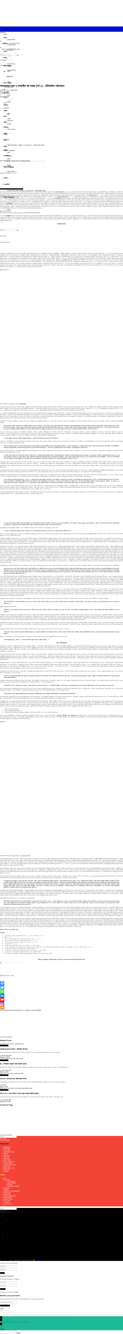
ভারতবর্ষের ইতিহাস (6, 93)
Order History (11, 1183)
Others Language (9, 1252)
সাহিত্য (5, 122)
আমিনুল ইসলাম (14, 90)
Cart (5, 1178)
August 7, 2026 (5, 1057)
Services (6, 1202)
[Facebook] (2, 983)
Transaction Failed (13, 1186)
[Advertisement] (54, 12)
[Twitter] (2, 987)
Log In (16, 1292)
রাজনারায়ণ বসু (66, 260)
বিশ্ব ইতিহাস (6, 1163)
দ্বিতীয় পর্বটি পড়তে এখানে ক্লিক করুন (9, 929)
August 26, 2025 (5, 1101)
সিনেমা (5, 116)
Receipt (9, 1184)
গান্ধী (69, 715)
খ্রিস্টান (9, 102)
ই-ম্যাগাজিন (6, 156)
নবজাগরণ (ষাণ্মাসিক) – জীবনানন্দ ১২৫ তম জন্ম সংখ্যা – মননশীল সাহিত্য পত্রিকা (25, 145)
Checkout (7, 1180)
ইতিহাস (5, 34)
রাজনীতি (5, 97)
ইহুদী (8, 114)
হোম (5, 1205)
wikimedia (23, 404)
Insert (18, 1333)
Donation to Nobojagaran (12, 1191)
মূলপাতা (5, 29)
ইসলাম (8, 95)
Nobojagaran (5, 1260)
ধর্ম (4, 71)
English (6, 1147)
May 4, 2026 (4, 1086)
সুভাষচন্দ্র (73, 715)
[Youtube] (2, 1000)
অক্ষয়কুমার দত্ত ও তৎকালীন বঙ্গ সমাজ (25, 1010)
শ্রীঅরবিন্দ (64, 715)
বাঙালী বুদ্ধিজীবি (37, 1010)
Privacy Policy (8, 1199)
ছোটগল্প (9, 133)
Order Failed (8, 1197)
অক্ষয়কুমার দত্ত (12, 1010)
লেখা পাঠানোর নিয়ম (8, 1204)
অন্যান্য (5, 150)
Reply (3, 1329)
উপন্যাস (9, 124)
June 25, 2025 (4, 92)
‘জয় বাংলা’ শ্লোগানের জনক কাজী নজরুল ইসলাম (13, 1079)
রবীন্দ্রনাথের (59, 198)
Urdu (8, 209)
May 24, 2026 (4, 1072)
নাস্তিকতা (6, 127)
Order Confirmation (10, 1196)
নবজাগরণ (4, 1085)
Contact (6, 1189)
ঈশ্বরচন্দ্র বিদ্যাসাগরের (62, 197)
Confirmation (11, 1181)
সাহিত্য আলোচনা (11, 129)
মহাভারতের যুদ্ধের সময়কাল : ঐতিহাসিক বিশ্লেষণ (14, 1049)
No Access (7, 1194)
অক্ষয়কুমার (6, 1010)
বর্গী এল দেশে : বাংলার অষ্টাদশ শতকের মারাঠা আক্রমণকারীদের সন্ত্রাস (19, 1093)
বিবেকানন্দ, (60, 715)
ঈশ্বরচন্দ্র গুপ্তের (93, 195)
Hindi (9, 1257)
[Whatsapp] (2, 991)
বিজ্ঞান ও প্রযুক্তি (8, 83)
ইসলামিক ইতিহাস (11, 39)
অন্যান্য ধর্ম (10, 120)
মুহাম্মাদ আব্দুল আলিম (6, 1055)
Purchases (7, 1200)
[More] (2, 1008)
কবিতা (8, 127)
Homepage (7, 1192)
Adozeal (40, 1260)
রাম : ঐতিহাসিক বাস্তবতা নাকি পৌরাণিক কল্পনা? (13, 1064)
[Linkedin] (2, 995)
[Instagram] (2, 1004)
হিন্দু (8, 88)
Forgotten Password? (7, 1276)
